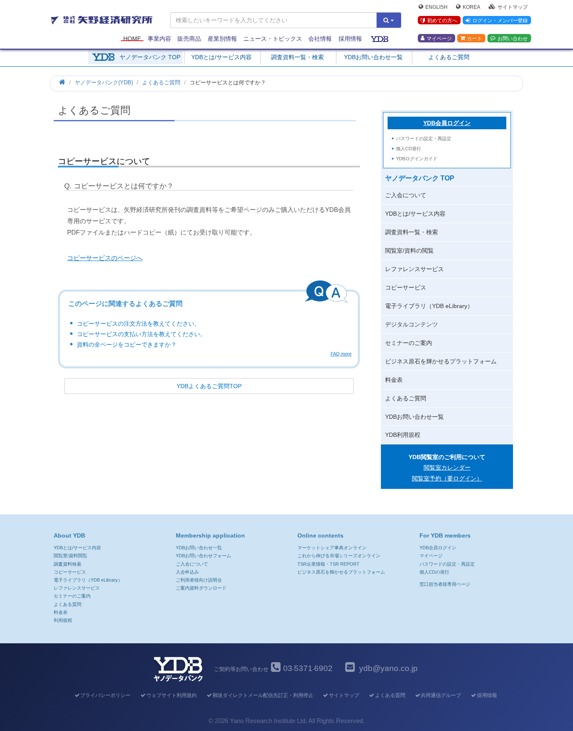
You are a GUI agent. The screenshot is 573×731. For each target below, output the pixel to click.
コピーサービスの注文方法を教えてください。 (138, 323)
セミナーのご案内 (408, 342)
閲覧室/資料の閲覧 (409, 250)
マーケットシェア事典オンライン (332, 547)
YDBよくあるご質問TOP (209, 386)
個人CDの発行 (434, 571)
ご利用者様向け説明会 (199, 579)
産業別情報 (222, 38)
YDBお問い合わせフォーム (203, 555)
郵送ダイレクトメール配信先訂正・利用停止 (263, 695)
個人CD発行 (408, 148)
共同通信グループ (441, 695)
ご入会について (405, 195)
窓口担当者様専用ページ (444, 584)
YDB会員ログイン (447, 123)
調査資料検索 (67, 564)
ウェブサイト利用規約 (171, 695)
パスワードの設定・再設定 (423, 138)
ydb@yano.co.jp (388, 668)
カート (474, 38)
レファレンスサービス (414, 269)
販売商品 (189, 38)
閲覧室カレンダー (447, 467)
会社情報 (320, 38)
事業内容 (159, 38)
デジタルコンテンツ (411, 324)
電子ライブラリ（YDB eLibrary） (429, 306)
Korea (471, 7)
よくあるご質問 (448, 57)
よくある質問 (67, 604)
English (436, 7)
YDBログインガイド (417, 158)
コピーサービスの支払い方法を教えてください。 (141, 334)
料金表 (394, 379)
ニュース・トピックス (272, 38)
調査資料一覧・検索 (297, 57)
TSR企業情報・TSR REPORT (328, 564)
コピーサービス (405, 287)
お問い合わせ (512, 38)
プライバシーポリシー (105, 695)
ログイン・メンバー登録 (500, 20)
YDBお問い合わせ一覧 (373, 57)
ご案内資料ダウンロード (201, 587)
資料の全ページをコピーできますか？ (127, 344)
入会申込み (187, 571)
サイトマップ (512, 7)
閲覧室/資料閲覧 (70, 555)
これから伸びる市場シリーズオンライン (338, 555)
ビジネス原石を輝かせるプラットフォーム (441, 361)
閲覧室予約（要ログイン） (447, 478)
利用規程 (63, 620)
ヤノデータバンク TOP (150, 57)
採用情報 (350, 38)
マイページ (439, 38)
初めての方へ (442, 20)
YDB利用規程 (402, 434)
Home (132, 38)
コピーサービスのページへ (105, 257)
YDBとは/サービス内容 (221, 57)
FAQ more (341, 353)
